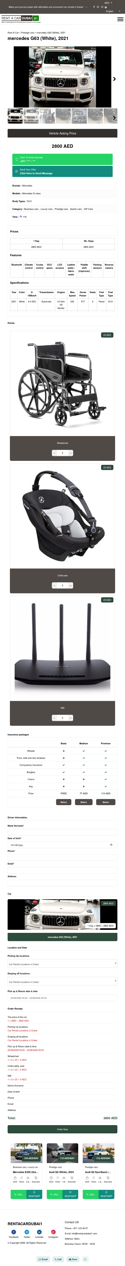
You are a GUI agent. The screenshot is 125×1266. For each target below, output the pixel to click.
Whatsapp (34, 1196)
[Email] (102, 7)
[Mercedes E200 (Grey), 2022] (26, 1152)
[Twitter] (27, 1232)
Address (12, 876)
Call (20, 1194)
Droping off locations (19, 973)
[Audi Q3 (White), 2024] (62, 1152)
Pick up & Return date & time (23, 991)
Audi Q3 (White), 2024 (61, 1172)
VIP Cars (88, 208)
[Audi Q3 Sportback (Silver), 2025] (98, 1152)
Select (64, 802)
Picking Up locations (18, 955)
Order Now (62, 1129)
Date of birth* (14, 838)
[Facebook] (94, 7)
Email (45, 1259)
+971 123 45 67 (80, 1228)
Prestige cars (61, 208)
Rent (74, 1259)
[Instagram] (98, 7)
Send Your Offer (36, 171)
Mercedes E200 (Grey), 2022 (26, 1172)
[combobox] (62, 963)
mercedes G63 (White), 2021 (51, 32)
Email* (11, 863)
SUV (29, 201)
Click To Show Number (31, 159)
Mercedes (27, 185)
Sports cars (76, 208)
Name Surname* (16, 825)
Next (113, 78)
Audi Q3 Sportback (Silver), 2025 (98, 1172)
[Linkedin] (39, 1232)
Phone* (11, 850)
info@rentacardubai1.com (84, 1233)
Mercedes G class (31, 193)
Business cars (31, 208)
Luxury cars (47, 208)
